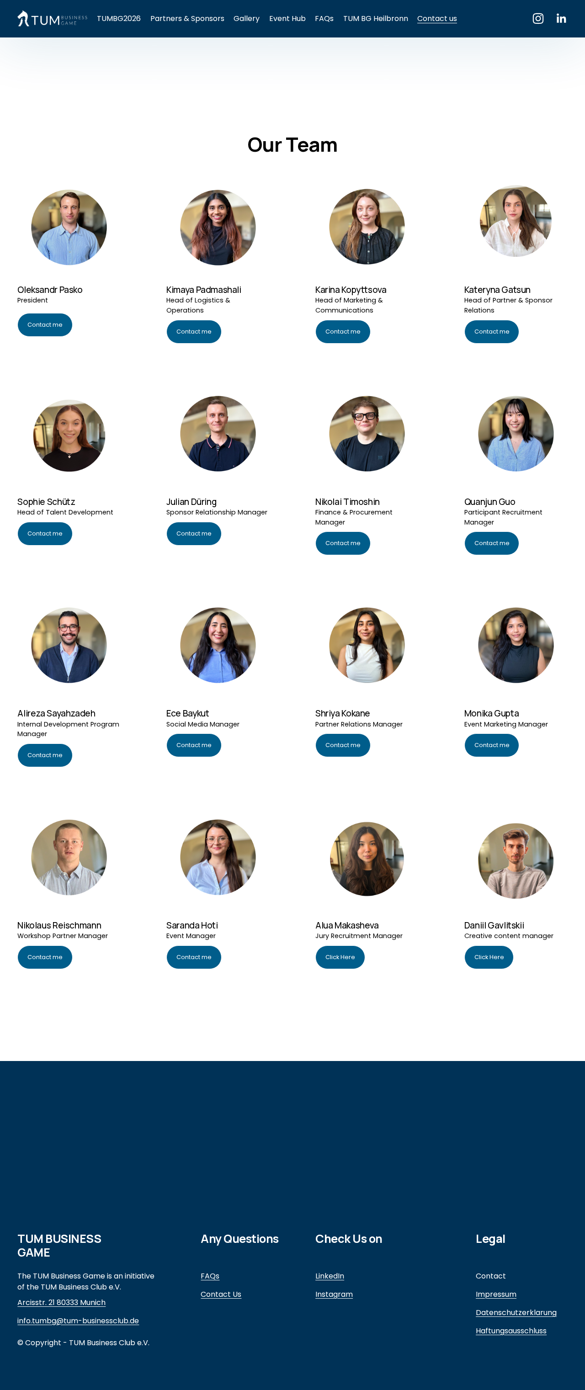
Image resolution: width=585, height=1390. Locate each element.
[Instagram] (538, 18)
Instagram (334, 1294)
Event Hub (287, 18)
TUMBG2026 (119, 18)
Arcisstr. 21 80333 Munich (61, 1302)
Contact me (45, 325)
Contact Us (221, 1294)
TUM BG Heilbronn (375, 18)
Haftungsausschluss (511, 1331)
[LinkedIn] (561, 18)
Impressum (496, 1294)
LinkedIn (329, 1276)
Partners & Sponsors (187, 18)
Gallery (247, 18)
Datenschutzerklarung (516, 1312)
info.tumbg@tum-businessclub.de (78, 1321)
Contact (491, 1276)
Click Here (340, 957)
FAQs (324, 18)
